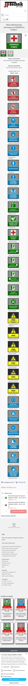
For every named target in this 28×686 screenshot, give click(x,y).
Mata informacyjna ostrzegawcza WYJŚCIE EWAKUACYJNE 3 (7, 639)
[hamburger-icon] (25, 11)
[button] (25, 35)
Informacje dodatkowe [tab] (14, 527)
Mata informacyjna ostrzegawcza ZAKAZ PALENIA (21, 639)
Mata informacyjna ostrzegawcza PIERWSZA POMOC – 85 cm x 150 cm (16, 504)
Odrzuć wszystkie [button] (14, 683)
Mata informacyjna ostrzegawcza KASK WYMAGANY (21, 615)
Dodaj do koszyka (18, 511)
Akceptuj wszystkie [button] (14, 679)
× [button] (26, 653)
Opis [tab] (14, 525)
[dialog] (14, 669)
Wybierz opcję (8, 493)
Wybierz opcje (7, 607)
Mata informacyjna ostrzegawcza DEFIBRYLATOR (7, 615)
